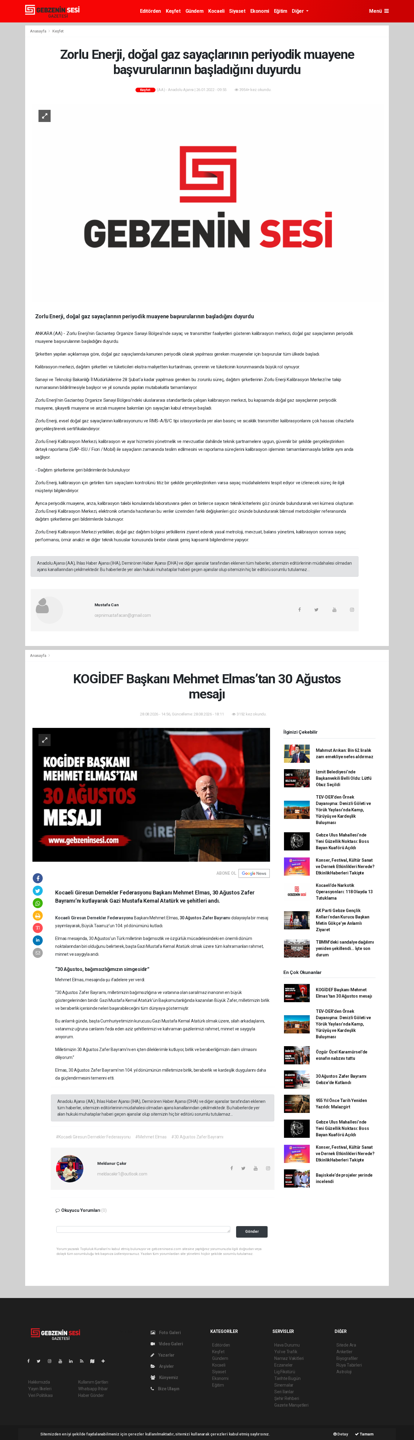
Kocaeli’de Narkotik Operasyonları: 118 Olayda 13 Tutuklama (344, 892)
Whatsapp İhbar (93, 1388)
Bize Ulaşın (168, 1388)
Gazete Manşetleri (291, 1405)
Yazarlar (166, 1355)
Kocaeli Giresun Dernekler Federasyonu (94, 917)
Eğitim (280, 11)
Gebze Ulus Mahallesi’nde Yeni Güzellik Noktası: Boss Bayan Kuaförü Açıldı (342, 841)
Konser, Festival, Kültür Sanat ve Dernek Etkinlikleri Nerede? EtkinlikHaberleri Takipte (345, 866)
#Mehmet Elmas (151, 1136)
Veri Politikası (40, 1395)
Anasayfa (38, 31)
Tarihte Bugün (287, 1378)
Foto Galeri (169, 1332)
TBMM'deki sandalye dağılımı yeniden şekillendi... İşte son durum (345, 948)
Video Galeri (170, 1343)
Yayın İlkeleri (39, 1388)
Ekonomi (259, 11)
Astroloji (344, 1371)
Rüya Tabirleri (349, 1365)
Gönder (252, 1231)
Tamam (366, 1434)
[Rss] (84, 1361)
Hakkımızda (39, 1382)
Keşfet (173, 11)
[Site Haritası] (94, 1361)
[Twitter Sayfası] (41, 1361)
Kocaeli (216, 11)
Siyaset (237, 11)
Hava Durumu (287, 1345)
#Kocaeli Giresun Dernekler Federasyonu (93, 1136)
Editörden (150, 11)
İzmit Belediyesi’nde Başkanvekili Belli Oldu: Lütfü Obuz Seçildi (344, 778)
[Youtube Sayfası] (62, 1361)
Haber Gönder (91, 1395)
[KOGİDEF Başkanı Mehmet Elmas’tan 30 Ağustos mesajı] (151, 794)
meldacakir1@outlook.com (122, 1173)
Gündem (194, 11)
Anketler (344, 1351)
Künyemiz (168, 1377)
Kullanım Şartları (93, 1382)
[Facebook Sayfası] (31, 1361)
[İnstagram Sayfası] (52, 1361)
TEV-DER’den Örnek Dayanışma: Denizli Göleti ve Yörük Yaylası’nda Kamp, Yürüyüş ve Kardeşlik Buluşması (343, 810)
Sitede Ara (346, 1345)
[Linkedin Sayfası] (73, 1361)
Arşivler (166, 1366)
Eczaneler (283, 1365)
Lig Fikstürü (284, 1371)
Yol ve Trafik (285, 1351)
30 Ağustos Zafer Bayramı (205, 917)
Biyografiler (347, 1358)
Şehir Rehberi (286, 1398)
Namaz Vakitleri (289, 1358)
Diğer (298, 11)
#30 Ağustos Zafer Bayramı (197, 1136)
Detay (342, 1434)
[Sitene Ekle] (106, 1361)
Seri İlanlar (284, 1391)
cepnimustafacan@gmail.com (123, 615)
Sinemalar (283, 1385)
